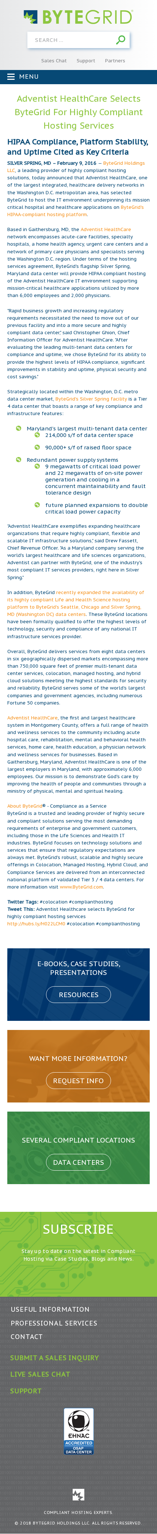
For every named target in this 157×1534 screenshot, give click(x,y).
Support (86, 61)
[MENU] (11, 77)
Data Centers (78, 1162)
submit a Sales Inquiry (54, 1358)
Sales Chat (54, 61)
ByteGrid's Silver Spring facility (91, 399)
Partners (115, 61)
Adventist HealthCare (106, 229)
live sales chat (40, 1374)
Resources (79, 994)
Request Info (78, 1080)
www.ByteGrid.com (81, 887)
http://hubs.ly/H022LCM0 (36, 924)
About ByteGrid (24, 806)
